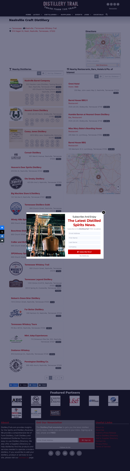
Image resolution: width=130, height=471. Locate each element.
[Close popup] (103, 212)
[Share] (2, 227)
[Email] (2, 240)
